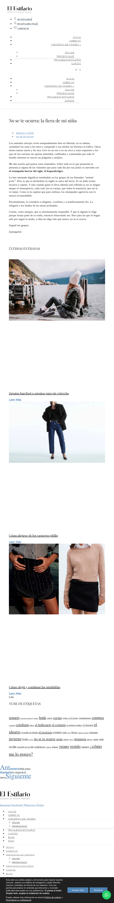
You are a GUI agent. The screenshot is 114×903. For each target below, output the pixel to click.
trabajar (48, 747)
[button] (44, 70)
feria (69, 733)
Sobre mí (75, 41)
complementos (85, 718)
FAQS (11, 841)
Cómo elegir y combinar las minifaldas (34, 687)
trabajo (55, 746)
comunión (12, 725)
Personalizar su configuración (18, 900)
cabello (49, 718)
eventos (57, 732)
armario (14, 717)
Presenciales (65, 56)
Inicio (77, 37)
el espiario (59, 724)
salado (95, 739)
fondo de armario (83, 733)
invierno (15, 738)
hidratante (94, 732)
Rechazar (98, 890)
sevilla (12, 746)
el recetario (45, 732)
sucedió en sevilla (25, 746)
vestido (75, 746)
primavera (80, 739)
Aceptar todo (78, 890)
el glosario (88, 725)
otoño (59, 739)
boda (42, 717)
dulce (32, 725)
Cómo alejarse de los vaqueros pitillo (33, 535)
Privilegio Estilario (67, 60)
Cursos (76, 63)
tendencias (39, 746)
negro (31, 739)
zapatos (85, 746)
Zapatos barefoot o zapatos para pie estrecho (39, 393)
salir (101, 739)
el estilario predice (74, 725)
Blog (11, 837)
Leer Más (15, 399)
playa (71, 739)
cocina (57, 717)
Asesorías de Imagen (22, 819)
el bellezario (43, 724)
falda (65, 732)
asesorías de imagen (26, 718)
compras (98, 717)
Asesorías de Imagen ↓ (66, 44)
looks (25, 739)
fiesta (74, 732)
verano (64, 746)
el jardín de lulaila (29, 732)
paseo (66, 739)
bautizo (36, 718)
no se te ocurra (25, 136)
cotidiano (22, 724)
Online (69, 52)
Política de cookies (53, 897)
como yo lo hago (70, 717)
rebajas (89, 739)
